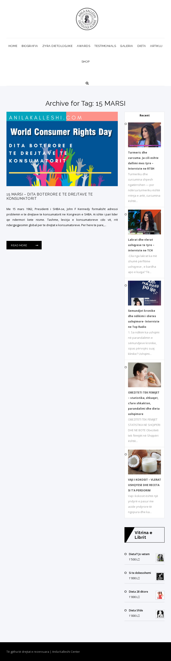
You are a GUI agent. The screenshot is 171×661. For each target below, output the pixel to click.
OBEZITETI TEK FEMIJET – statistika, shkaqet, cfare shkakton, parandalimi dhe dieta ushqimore (144, 403)
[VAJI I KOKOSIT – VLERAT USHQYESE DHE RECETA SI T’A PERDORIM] (144, 473)
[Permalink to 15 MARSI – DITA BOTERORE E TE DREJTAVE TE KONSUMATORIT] (62, 185)
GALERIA (126, 46)
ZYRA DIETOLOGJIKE (57, 46)
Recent (145, 115)
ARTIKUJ (156, 46)
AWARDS (83, 46)
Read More (19, 245)
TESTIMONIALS (105, 46)
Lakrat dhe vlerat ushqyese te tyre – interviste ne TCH (141, 245)
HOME (12, 46)
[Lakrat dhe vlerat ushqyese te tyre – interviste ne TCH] (144, 233)
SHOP (85, 61)
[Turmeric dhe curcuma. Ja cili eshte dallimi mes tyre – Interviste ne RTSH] (144, 146)
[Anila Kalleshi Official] (87, 19)
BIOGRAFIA (30, 46)
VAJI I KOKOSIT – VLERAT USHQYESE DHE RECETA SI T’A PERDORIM (144, 485)
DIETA (141, 46)
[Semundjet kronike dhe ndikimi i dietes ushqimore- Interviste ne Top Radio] (144, 304)
